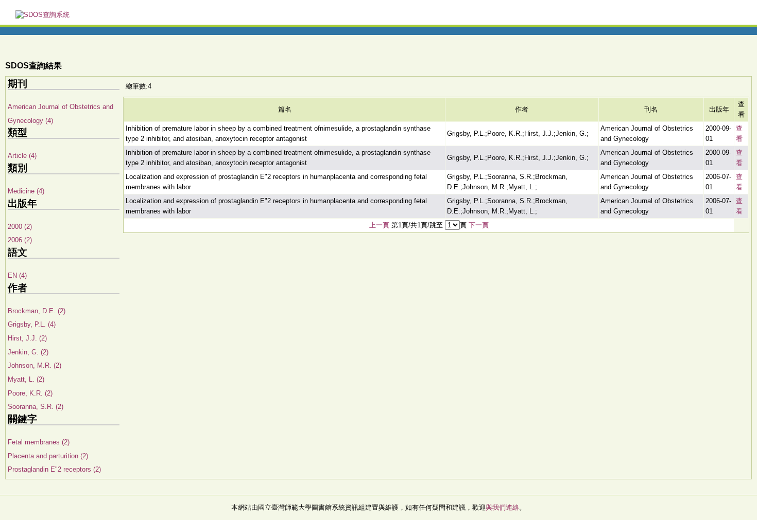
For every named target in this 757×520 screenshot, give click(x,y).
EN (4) (17, 275)
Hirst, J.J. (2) (27, 338)
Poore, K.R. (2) (30, 393)
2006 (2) (20, 240)
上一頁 (379, 225)
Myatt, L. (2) (26, 379)
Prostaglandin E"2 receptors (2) (54, 469)
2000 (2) (20, 226)
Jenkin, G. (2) (28, 352)
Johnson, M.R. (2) (34, 365)
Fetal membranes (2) (39, 442)
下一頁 (479, 225)
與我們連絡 (502, 507)
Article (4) (22, 155)
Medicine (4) (26, 191)
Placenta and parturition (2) (48, 456)
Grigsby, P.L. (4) (32, 324)
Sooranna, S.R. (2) (35, 406)
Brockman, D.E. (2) (36, 311)
